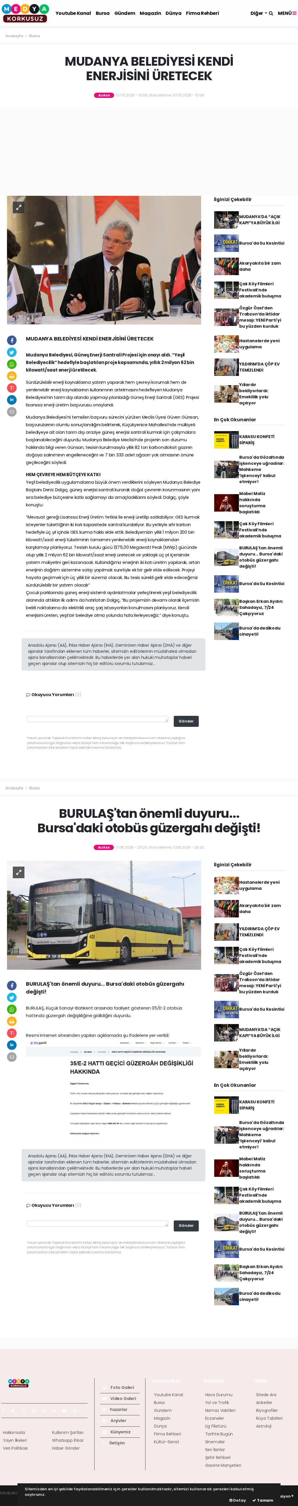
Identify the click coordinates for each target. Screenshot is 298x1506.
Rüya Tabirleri (269, 1418)
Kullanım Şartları (68, 1432)
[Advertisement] (149, 152)
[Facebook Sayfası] (5, 1411)
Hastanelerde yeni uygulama (259, 344)
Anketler (264, 1402)
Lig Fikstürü (215, 1426)
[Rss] (57, 1411)
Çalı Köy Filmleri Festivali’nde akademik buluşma (260, 290)
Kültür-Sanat (166, 1442)
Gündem (124, 13)
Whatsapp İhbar (68, 1440)
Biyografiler (267, 1410)
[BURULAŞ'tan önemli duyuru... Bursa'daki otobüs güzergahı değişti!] (104, 915)
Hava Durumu (219, 1395)
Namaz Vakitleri (220, 1410)
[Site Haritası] (67, 1411)
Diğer (257, 13)
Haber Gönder (66, 1448)
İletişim (117, 1443)
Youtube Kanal (73, 13)
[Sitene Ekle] (77, 1411)
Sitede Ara (266, 1395)
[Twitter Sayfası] (15, 1411)
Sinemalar (215, 1442)
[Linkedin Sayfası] (46, 1411)
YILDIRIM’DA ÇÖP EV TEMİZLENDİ (259, 367)
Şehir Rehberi (218, 1457)
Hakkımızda (14, 1432)
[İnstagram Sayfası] (26, 1411)
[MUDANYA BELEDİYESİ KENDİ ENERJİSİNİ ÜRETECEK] (104, 260)
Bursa (103, 13)
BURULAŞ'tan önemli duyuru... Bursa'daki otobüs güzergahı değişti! (261, 557)
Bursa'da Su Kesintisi (261, 243)
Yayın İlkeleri (14, 1440)
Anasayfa (15, 36)
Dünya (173, 13)
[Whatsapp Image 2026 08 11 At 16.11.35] (113, 1088)
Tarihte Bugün (219, 1434)
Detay (239, 1500)
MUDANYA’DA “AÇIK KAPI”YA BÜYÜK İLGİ (260, 220)
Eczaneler (214, 1418)
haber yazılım (13, 1499)
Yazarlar (118, 1409)
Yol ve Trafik (217, 1402)
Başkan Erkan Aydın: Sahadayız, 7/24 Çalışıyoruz (261, 607)
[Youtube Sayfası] (36, 1411)
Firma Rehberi (202, 13)
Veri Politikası (15, 1448)
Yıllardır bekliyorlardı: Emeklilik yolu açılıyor (253, 394)
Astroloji (263, 1426)
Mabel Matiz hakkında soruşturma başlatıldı (252, 503)
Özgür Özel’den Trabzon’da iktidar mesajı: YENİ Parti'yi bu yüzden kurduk (260, 317)
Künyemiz (120, 1432)
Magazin (150, 13)
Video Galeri (122, 1398)
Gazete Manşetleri (223, 1465)
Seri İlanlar (215, 1450)
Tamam (264, 1500)
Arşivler (118, 1420)
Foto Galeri (122, 1387)
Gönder (186, 721)
